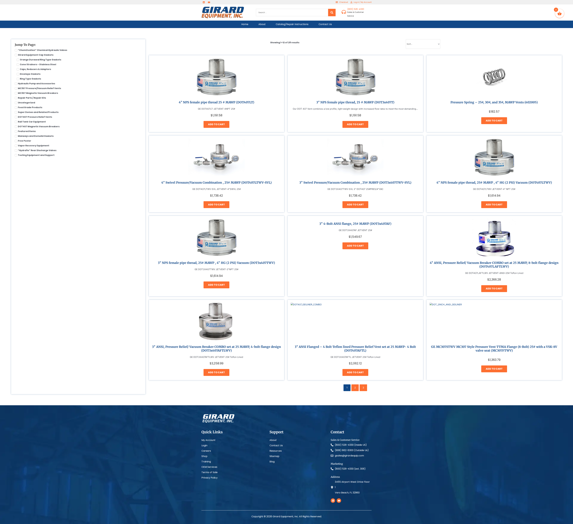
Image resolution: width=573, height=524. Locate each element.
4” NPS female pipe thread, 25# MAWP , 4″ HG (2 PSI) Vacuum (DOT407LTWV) (494, 182)
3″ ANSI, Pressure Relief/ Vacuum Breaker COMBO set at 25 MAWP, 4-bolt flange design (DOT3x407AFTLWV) (216, 348)
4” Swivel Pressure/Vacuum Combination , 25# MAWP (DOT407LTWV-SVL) (216, 182)
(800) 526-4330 (355, 9)
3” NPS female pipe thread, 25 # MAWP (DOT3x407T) (355, 102)
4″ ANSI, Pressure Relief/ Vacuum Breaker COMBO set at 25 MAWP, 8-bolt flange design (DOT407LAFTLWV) (494, 264)
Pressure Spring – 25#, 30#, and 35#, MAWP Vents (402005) (494, 102)
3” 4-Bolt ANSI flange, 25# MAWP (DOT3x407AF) (355, 224)
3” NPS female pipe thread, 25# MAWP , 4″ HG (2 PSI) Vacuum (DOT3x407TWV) (216, 263)
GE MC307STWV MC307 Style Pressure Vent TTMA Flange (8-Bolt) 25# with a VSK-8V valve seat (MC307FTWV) (494, 348)
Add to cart (216, 124)
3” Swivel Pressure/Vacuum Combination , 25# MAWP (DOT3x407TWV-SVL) (355, 182)
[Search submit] (332, 12)
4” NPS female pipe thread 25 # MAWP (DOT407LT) (216, 102)
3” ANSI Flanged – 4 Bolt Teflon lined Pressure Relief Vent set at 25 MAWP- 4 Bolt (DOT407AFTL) (355, 348)
